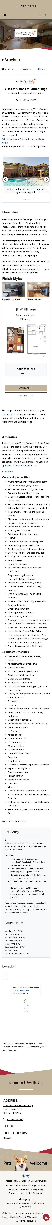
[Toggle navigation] (5, 15)
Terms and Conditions (18, 1189)
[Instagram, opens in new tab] (12, 1126)
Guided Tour (33, 395)
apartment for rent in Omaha (16, 465)
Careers (41, 1185)
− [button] (6, 978)
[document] (26, 1005)
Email (30, 69)
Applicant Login (29, 1185)
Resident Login (12, 1185)
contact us (7, 414)
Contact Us (14, 1193)
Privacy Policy (37, 1189)
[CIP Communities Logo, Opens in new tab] (26, 1176)
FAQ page (38, 410)
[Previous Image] (5, 179)
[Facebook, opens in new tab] (6, 1126)
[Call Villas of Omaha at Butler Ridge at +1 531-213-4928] (47, 15)
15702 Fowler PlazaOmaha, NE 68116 (21, 991)
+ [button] (6, 974)
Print (43, 69)
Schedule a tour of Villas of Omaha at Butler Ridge (23, 141)
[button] (26, 6)
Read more (7, 471)
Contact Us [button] (33, 388)
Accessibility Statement (32, 1193)
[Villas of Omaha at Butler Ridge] (26, 1005)
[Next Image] (46, 179)
